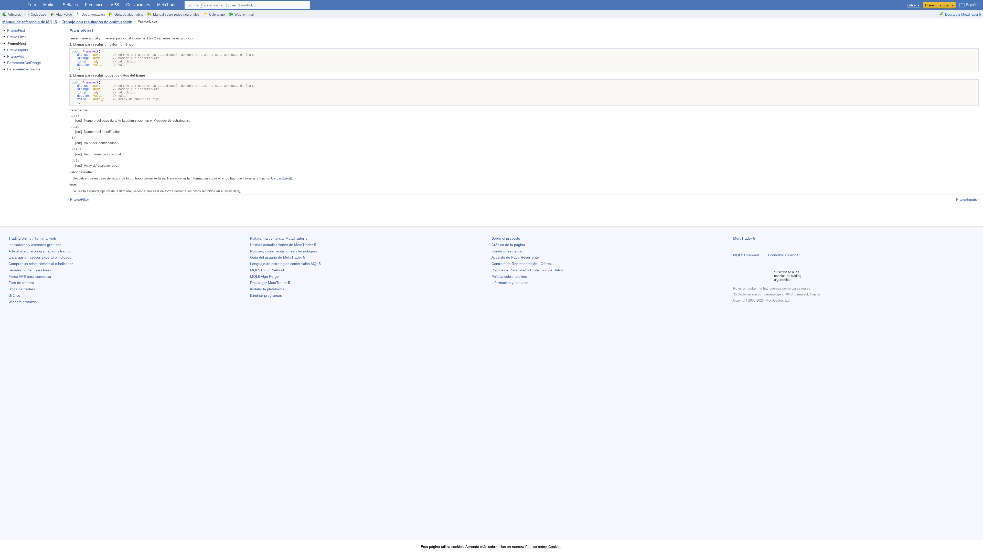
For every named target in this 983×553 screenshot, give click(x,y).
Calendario (217, 14)
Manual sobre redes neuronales (176, 14)
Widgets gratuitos (22, 302)
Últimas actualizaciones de (283, 245)
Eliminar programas (266, 295)
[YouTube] (761, 276)
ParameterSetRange (23, 69)
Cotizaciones (138, 5)
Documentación (93, 14)
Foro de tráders (21, 283)
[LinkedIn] (769, 276)
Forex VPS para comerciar (29, 276)
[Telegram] (744, 276)
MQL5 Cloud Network (267, 270)
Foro (32, 5)
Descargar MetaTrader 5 (963, 14)
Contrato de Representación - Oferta (521, 264)
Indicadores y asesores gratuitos (34, 245)
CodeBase (38, 14)
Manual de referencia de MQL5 (29, 22)
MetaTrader (167, 5)
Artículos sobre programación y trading (39, 251)
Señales (70, 5)
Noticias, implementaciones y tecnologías (283, 251)
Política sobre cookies (509, 276)
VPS (115, 5)
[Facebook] (736, 276)
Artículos (14, 14)
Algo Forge (64, 14)
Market (49, 5)
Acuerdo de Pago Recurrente (515, 257)
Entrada (913, 5)
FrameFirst (16, 30)
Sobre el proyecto (506, 238)
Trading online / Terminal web (32, 238)
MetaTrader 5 (744, 238)
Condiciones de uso (507, 251)
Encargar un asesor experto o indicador (40, 257)
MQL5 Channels (746, 255)
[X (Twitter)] (753, 276)
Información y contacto (510, 283)
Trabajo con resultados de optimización (97, 22)
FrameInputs (17, 50)
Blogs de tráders (21, 289)
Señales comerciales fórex (29, 270)
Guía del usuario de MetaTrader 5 (277, 257)
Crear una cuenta (939, 5)
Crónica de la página (508, 245)
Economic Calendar (784, 255)
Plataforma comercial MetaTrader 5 (278, 238)
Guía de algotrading (128, 14)
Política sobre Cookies (543, 547)
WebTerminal (244, 14)
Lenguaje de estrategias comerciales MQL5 (285, 264)
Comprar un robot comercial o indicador (40, 264)
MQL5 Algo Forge (264, 276)
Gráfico (14, 295)
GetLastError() (281, 178)
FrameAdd (15, 56)
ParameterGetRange (24, 63)
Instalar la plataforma (267, 289)
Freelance (94, 5)
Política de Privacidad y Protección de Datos (527, 270)
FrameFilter (16, 37)
